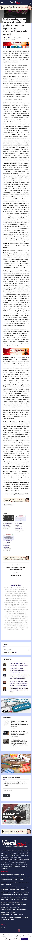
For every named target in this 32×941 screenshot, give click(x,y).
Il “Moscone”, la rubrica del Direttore (9, 887)
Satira (2, 902)
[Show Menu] (2, 2)
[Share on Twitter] (8, 47)
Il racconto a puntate (14, 889)
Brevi (27, 877)
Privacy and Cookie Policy (12, 939)
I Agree (24, 939)
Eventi (2, 884)
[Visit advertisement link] (16, 7)
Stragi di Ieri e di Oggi (21, 904)
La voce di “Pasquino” (17, 894)
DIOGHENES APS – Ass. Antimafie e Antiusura (12, 914)
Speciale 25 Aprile (19, 902)
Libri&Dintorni (25, 897)
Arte (12, 877)
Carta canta (4, 879)
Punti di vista (24, 899)
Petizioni (13, 899)
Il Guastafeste (4, 889)
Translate (14, 652)
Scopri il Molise (9, 902)
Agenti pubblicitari (21, 909)
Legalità (3, 897)
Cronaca (10, 879)
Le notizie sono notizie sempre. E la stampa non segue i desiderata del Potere (19, 690)
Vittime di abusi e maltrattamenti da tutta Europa (7, 523)
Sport (13, 904)
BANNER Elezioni (5, 912)
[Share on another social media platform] (27, 47)
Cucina (15, 879)
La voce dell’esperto (6, 894)
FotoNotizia (8, 884)
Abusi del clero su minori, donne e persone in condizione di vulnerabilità (19, 525)
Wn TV (19, 907)
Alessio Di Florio (8, 38)
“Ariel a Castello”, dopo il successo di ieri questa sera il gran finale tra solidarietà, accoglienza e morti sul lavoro (19, 742)
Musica (7, 899)
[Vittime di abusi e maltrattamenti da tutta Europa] (8, 518)
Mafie (2, 899)
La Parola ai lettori (23, 892)
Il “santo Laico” (23, 887)
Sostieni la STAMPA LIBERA (7, 919)
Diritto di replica (13, 882)
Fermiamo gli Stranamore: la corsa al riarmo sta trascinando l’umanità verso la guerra (19, 733)
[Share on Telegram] (20, 47)
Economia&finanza (23, 882)
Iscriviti (6, 795)
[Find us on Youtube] (4, 928)
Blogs (14, 909)
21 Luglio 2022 (17, 38)
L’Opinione (15, 892)
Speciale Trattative (5, 904)
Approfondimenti (5, 877)
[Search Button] (30, 3)
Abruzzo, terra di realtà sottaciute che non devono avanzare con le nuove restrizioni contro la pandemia (19, 676)
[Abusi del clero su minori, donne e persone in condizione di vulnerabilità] (20, 518)
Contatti (13, 912)
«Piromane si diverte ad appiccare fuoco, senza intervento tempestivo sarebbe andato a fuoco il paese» (19, 683)
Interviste (23, 889)
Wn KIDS (15, 907)
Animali (22, 874)
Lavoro (26, 894)
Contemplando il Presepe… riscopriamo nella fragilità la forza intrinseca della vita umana (18, 670)
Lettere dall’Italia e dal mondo (13, 897)
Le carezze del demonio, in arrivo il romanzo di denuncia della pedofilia (19, 664)
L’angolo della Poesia (6, 892)
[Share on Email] (24, 47)
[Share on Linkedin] (12, 47)
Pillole (18, 899)
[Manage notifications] (19, 930)
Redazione (25, 917)
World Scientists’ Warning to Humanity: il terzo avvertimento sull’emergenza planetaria (19, 724)
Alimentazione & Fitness (7, 874)
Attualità (17, 877)
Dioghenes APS (4, 882)
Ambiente (16, 874)
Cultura (21, 879)
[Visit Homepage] (16, 2)
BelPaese (22, 877)
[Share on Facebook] (4, 47)
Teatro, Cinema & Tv (6, 907)
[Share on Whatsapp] (16, 47)
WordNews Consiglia (6, 909)
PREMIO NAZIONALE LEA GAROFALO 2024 (11, 917)
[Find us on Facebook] (1, 928)
